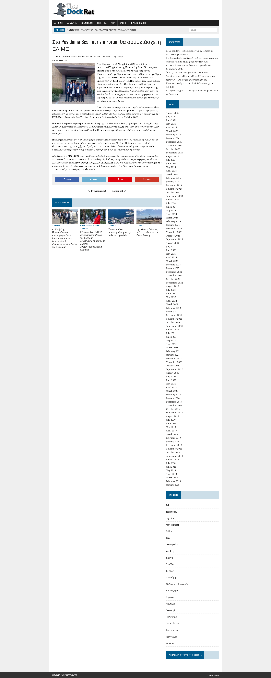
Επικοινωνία (213, 675)
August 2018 (172, 459)
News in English (138, 23)
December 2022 (174, 271)
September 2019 (174, 412)
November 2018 (174, 448)
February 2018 (173, 481)
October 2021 (173, 322)
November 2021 (174, 318)
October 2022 (173, 279)
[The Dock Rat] (78, 10)
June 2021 (171, 336)
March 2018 (172, 477)
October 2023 (173, 235)
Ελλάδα (170, 564)
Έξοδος (170, 570)
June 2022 (171, 293)
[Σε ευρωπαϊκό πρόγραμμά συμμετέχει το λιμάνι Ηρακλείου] (121, 221)
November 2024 (174, 188)
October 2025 (173, 149)
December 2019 (174, 401)
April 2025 (171, 170)
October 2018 (173, 452)
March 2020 (172, 390)
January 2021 (173, 354)
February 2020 (173, 394)
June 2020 (171, 380)
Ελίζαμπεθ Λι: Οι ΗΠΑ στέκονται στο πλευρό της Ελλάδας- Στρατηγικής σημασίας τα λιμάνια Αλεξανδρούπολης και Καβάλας (92, 240)
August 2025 (172, 156)
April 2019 (171, 430)
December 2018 (174, 445)
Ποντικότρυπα (106, 23)
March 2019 (172, 434)
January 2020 (173, 398)
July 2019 (171, 419)
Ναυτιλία (170, 603)
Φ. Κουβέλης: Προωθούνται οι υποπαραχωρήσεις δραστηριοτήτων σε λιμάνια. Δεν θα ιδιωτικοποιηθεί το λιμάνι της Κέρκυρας (64, 238)
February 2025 (173, 177)
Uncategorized (172, 544)
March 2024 (172, 217)
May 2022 (171, 297)
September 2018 (174, 455)
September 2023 (174, 239)
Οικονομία (171, 610)
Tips (168, 538)
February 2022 (173, 307)
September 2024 (174, 195)
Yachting (170, 551)
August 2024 (172, 199)
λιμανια (107, 56)
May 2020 (171, 383)
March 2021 (172, 347)
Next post (117, 190)
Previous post (98, 190)
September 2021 (174, 326)
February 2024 (173, 221)
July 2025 (171, 159)
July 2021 (171, 333)
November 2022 (174, 275)
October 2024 (173, 192)
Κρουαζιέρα (172, 590)
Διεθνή (96, 226)
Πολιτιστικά (171, 616)
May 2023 (171, 253)
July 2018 (171, 463)
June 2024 (171, 206)
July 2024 (171, 203)
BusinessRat (87, 23)
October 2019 (173, 408)
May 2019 (171, 426)
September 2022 (174, 282)
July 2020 (171, 376)
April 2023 (171, 257)
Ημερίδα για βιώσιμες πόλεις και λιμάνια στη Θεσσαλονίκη (147, 232)
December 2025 (174, 141)
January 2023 (173, 268)
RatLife (123, 23)
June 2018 (171, 466)
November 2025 (174, 145)
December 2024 (174, 185)
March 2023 (172, 260)
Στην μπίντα (172, 630)
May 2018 (171, 470)
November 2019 (174, 405)
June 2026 (171, 120)
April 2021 (171, 344)
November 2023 (174, 232)
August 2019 (172, 416)
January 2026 (173, 138)
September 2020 (174, 369)
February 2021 (173, 351)
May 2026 (171, 123)
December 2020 (174, 358)
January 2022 (173, 311)
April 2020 (171, 387)
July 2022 (171, 289)
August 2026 (172, 113)
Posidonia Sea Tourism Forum (77, 56)
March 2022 (172, 304)
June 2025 (171, 163)
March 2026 (172, 131)
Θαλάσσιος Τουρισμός (177, 584)
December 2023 (174, 228)
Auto (168, 505)
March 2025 (172, 174)
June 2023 (171, 250)
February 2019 (173, 437)
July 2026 (171, 116)
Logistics (170, 518)
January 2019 (173, 441)
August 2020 (172, 372)
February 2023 (173, 264)
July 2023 (171, 246)
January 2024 (173, 224)
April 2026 (171, 127)
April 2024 (171, 214)
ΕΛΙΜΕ (97, 56)
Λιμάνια (72, 23)
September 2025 (174, 152)
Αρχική (58, 23)
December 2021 (174, 315)
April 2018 (171, 473)
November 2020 (174, 362)
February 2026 (173, 134)
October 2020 (173, 365)
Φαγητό (170, 643)
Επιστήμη (171, 577)
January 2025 (173, 181)
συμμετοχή (118, 56)
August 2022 (172, 286)
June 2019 (171, 423)
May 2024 (171, 210)
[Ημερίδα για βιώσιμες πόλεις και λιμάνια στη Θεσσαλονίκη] (149, 221)
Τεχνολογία (171, 636)
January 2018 (173, 484)
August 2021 (172, 329)
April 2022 (171, 300)
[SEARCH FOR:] (203, 29)
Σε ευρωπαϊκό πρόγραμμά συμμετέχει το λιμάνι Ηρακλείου (119, 232)
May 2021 (171, 340)
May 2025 (171, 167)
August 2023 (172, 242)
